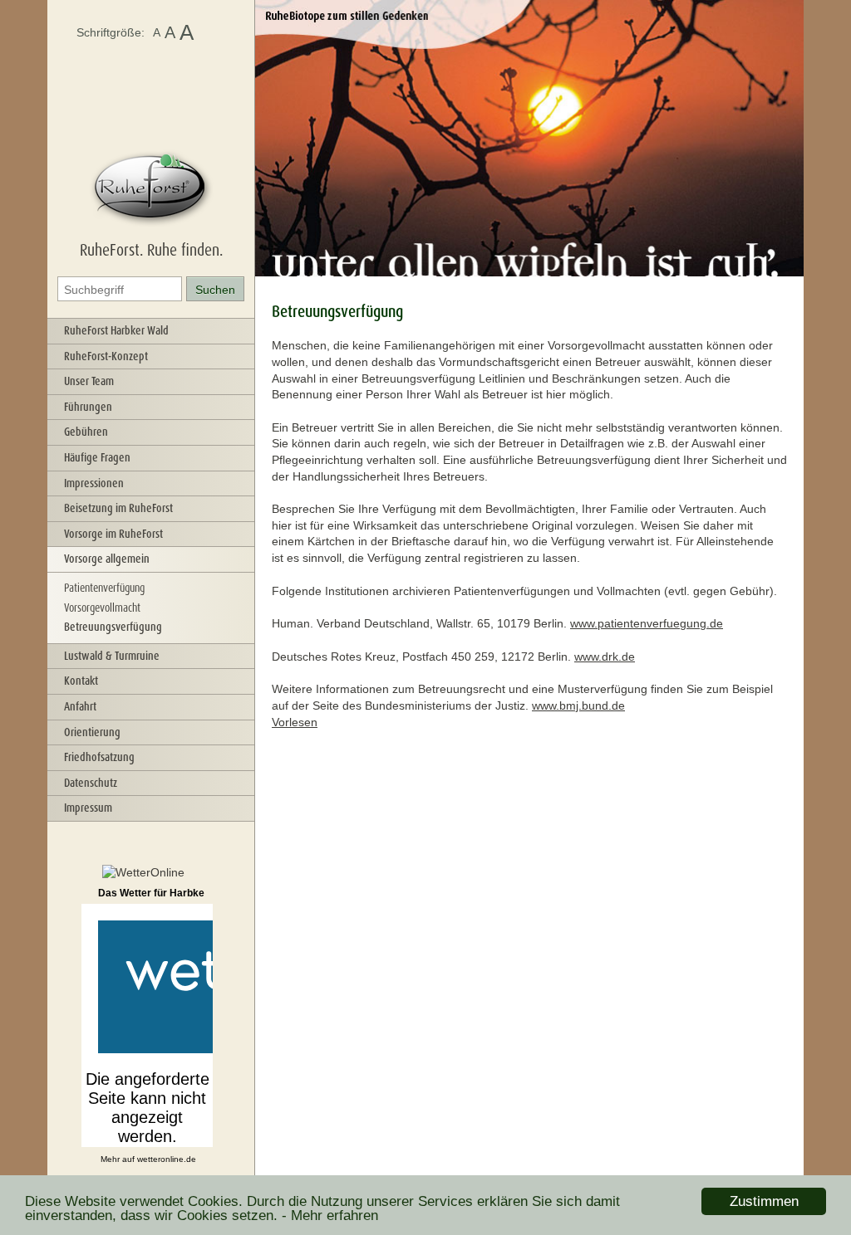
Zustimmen (764, 1201)
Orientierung (92, 732)
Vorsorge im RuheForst (113, 533)
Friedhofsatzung (99, 756)
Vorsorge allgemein (107, 558)
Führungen (88, 406)
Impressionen (94, 483)
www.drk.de (604, 656)
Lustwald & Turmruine (112, 655)
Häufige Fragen (97, 457)
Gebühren (86, 431)
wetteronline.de (166, 1159)
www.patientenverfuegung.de (646, 623)
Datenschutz (90, 782)
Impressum (88, 807)
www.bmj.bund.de (578, 705)
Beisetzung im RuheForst (118, 507)
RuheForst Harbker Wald (116, 330)
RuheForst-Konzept (106, 356)
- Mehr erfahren (330, 1215)
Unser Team (89, 380)
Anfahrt (80, 706)
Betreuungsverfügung (113, 626)
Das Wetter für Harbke (151, 893)
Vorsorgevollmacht (102, 607)
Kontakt (81, 680)
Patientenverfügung (104, 587)
